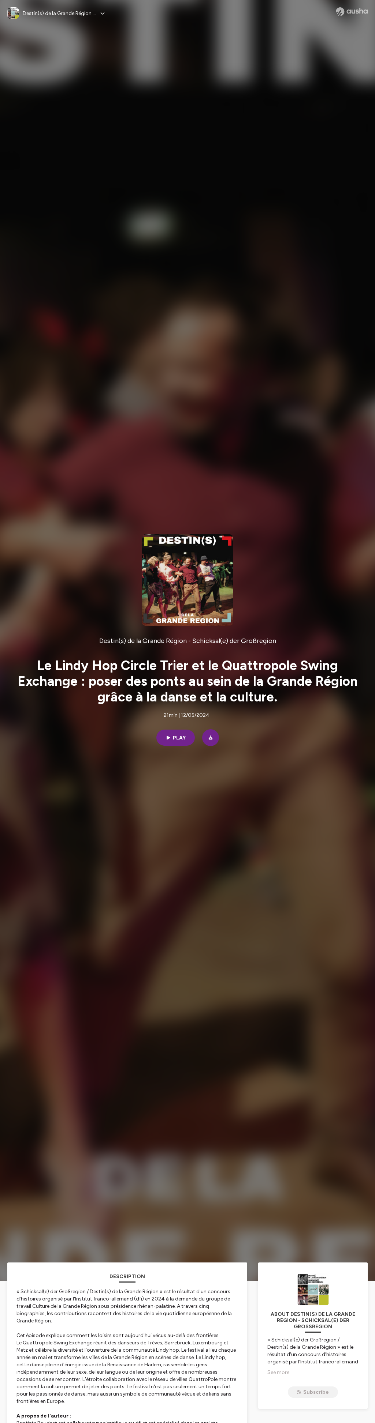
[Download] (210, 737)
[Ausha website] (352, 11)
